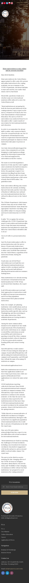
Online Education (7, 534)
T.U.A (3, 529)
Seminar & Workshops (8, 550)
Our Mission (5, 532)
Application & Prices (7, 540)
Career (3, 537)
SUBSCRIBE (14, 492)
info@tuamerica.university (14, 569)
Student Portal (6, 552)
